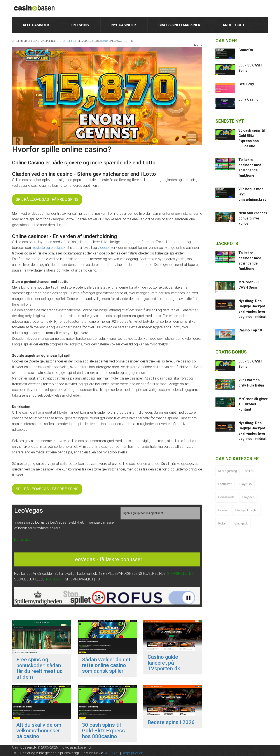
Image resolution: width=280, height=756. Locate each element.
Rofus (104, 41)
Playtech (248, 497)
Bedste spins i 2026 (171, 722)
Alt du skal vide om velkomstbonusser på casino (38, 730)
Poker (222, 523)
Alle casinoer (36, 25)
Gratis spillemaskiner (179, 25)
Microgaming (227, 471)
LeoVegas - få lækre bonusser (107, 559)
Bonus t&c (22, 539)
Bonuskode (226, 497)
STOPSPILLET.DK (66, 41)
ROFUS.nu (111, 753)
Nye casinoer (123, 25)
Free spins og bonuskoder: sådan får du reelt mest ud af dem (39, 668)
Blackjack (241, 523)
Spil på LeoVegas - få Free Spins (47, 199)
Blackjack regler (246, 510)
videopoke (106, 248)
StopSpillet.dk (132, 753)
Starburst (225, 484)
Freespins (80, 25)
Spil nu (249, 471)
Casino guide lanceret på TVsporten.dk (164, 662)
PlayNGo (246, 484)
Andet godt (234, 25)
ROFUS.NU (54, 579)
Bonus (223, 510)
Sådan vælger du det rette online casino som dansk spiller (106, 665)
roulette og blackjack (49, 248)
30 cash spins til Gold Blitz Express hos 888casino (103, 730)
